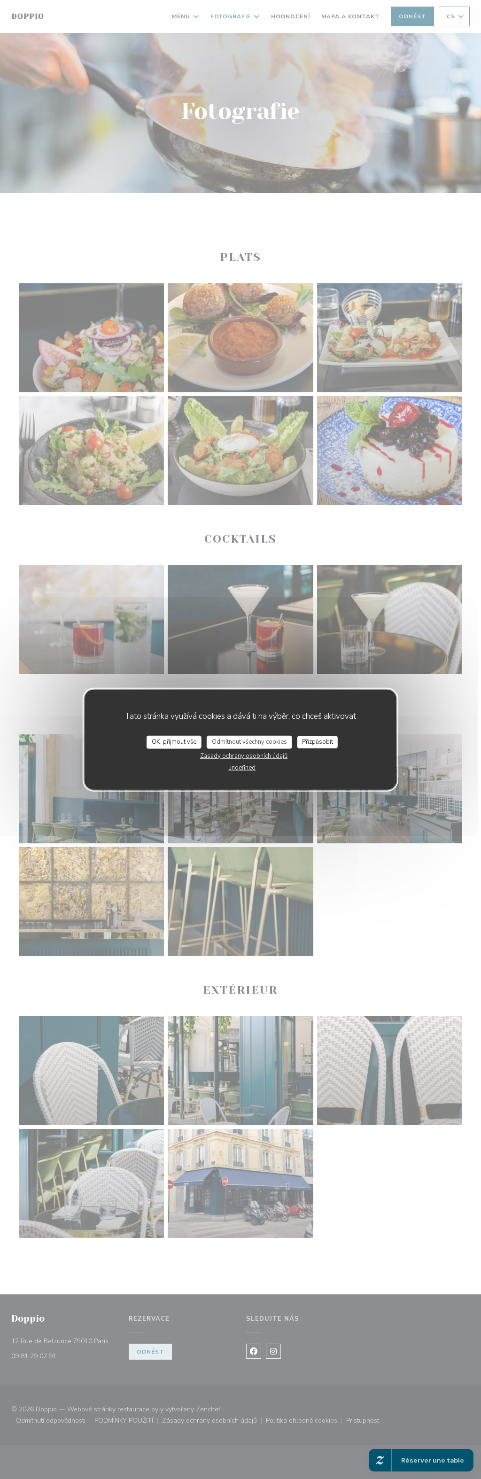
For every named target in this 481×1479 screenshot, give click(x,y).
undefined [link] (242, 767)
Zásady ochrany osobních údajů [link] (243, 755)
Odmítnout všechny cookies (249, 742)
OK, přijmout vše (174, 742)
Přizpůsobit (317, 742)
